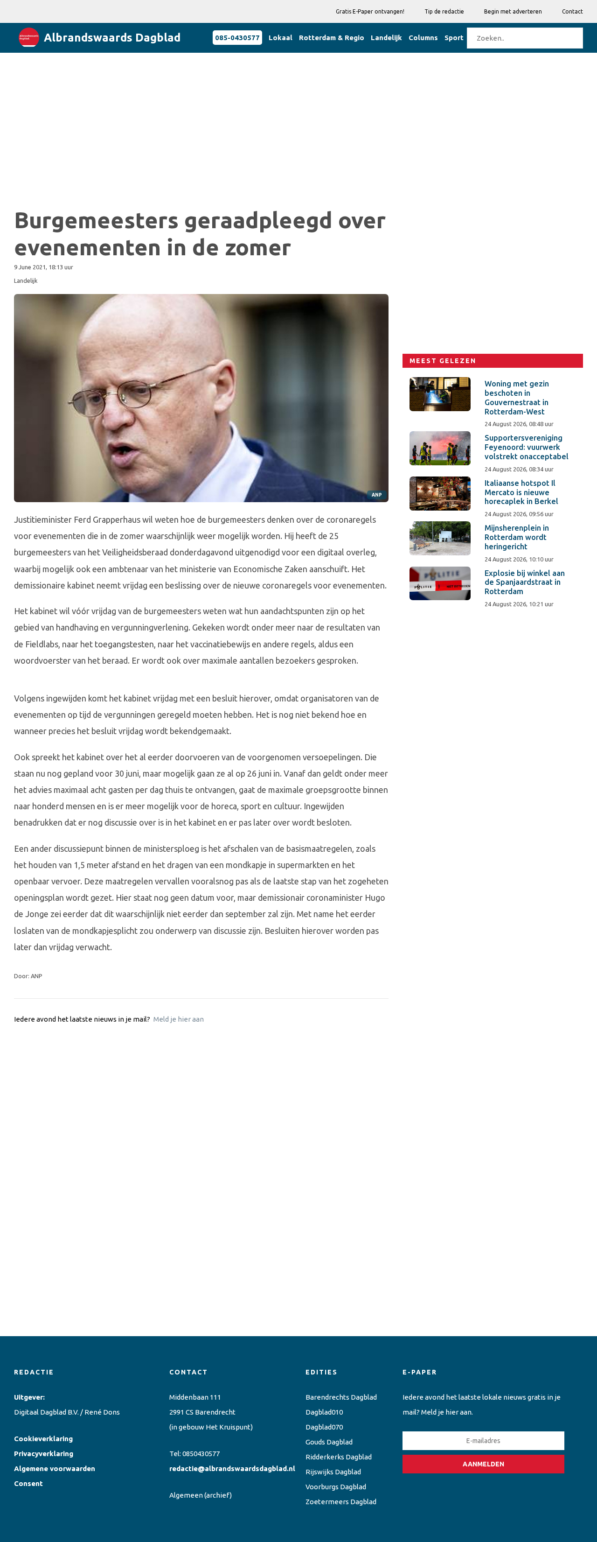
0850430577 (201, 1454)
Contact (572, 11)
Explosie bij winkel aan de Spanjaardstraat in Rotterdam (525, 582)
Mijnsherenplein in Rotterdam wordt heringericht (517, 537)
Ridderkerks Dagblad (338, 1457)
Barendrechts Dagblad (341, 1397)
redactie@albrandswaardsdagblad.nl (232, 1468)
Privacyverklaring (43, 1454)
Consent (28, 1483)
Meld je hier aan (178, 1019)
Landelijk (386, 38)
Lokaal (280, 38)
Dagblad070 (324, 1427)
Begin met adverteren (513, 11)
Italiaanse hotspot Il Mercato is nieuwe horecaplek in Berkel (521, 492)
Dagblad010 (324, 1412)
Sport (454, 38)
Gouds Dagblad (329, 1442)
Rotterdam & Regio (331, 38)
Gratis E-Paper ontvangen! (370, 11)
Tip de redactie (444, 11)
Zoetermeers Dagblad (340, 1502)
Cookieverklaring (43, 1439)
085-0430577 (237, 38)
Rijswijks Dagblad (333, 1472)
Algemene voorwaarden (54, 1468)
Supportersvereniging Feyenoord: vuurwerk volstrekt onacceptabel (527, 447)
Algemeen (186, 1495)
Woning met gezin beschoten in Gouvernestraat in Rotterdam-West (517, 397)
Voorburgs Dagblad (335, 1487)
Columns (423, 38)
